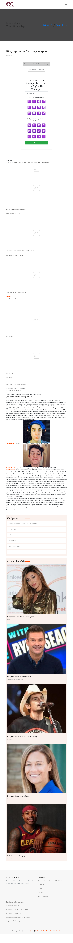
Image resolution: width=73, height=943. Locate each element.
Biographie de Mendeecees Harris (17, 909)
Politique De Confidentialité (43, 931)
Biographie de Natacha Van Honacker (18, 917)
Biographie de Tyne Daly (14, 913)
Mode (11, 552)
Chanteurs (12, 529)
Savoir (36, 143)
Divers (11, 535)
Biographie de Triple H (13, 905)
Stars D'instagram (15, 546)
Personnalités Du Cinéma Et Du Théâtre (23, 524)
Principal (47, 25)
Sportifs (9, 859)
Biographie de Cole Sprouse (15, 921)
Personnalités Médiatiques (15, 679)
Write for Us (56, 931)
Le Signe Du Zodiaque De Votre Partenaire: (36, 120)
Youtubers (61, 25)
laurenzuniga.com (29, 931)
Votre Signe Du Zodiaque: (36, 97)
